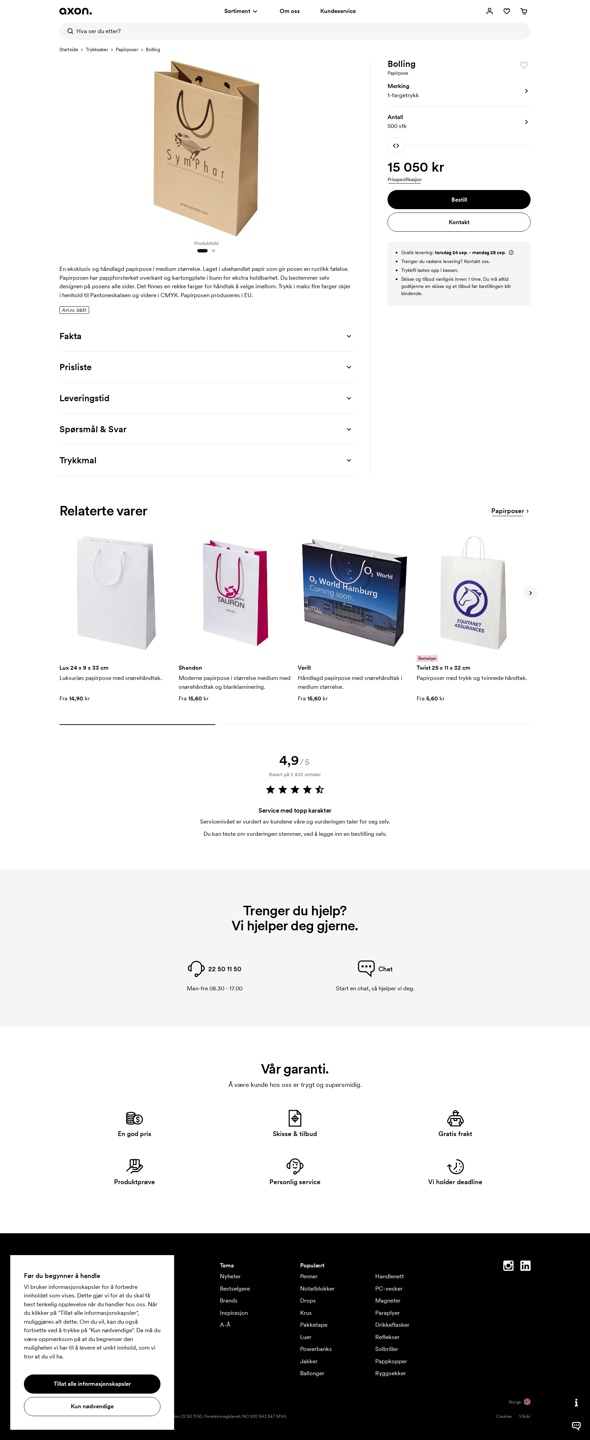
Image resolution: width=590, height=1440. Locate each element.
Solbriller (386, 1349)
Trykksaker (97, 49)
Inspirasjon (234, 1313)
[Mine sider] (489, 11)
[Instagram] (508, 1267)
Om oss (290, 11)
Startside (68, 49)
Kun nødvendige (92, 1406)
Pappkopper (391, 1361)
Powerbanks (316, 1349)
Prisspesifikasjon (405, 179)
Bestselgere (235, 1288)
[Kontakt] (576, 1402)
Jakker (309, 1361)
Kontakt (459, 222)
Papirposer (127, 49)
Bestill (459, 199)
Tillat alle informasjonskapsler (92, 1383)
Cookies (504, 1416)
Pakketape (313, 1324)
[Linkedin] (525, 1267)
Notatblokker (317, 1288)
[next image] (346, 146)
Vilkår (525, 1416)
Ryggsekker (390, 1373)
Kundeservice (338, 11)
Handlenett (389, 1276)
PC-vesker (389, 1288)
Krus (306, 1313)
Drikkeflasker (392, 1324)
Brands (229, 1300)
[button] (459, 91)
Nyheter (230, 1276)
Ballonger (312, 1373)
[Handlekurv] (524, 11)
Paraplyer (387, 1313)
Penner (309, 1276)
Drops (308, 1300)
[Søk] (67, 31)
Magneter (388, 1300)
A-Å (225, 1324)
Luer (305, 1337)
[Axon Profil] (75, 11)
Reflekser (387, 1337)
